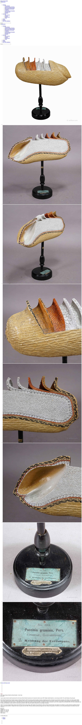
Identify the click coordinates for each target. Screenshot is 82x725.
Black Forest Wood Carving (10, 7)
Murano (6, 15)
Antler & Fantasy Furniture (9, 6)
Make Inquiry (2, 712)
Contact (4, 41)
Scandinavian (7, 16)
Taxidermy (7, 9)
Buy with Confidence (6, 42)
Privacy (4, 717)
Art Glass (4, 13)
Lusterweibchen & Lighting (10, 10)
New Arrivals (7, 5)
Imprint (4, 718)
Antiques (4, 4)
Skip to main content (4, 0)
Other (6, 17)
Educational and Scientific (9, 8)
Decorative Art (7, 11)
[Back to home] (2, 1)
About (4, 18)
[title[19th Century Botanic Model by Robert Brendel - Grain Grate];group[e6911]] (42, 124)
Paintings (6, 12)
